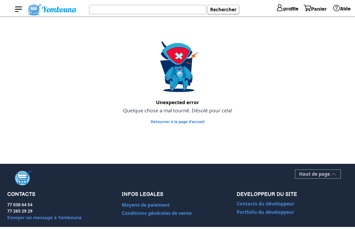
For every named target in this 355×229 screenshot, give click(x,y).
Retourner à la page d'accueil (177, 121)
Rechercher (223, 9)
